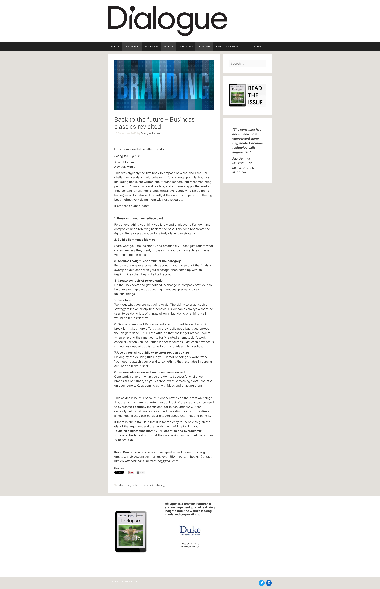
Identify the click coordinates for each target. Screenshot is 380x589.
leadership (148, 485)
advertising (124, 485)
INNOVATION (151, 46)
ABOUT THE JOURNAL (228, 46)
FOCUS (115, 46)
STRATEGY (204, 46)
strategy (161, 485)
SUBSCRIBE (255, 46)
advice (136, 485)
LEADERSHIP (132, 46)
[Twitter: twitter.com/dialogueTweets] (262, 582)
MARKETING (186, 46)
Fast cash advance (198, 342)
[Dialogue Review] (167, 21)
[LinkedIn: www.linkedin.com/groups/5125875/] (269, 582)
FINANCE (169, 46)
